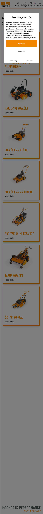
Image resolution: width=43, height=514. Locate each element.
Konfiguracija (21, 51)
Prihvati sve (21, 44)
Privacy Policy (13, 61)
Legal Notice (30, 61)
